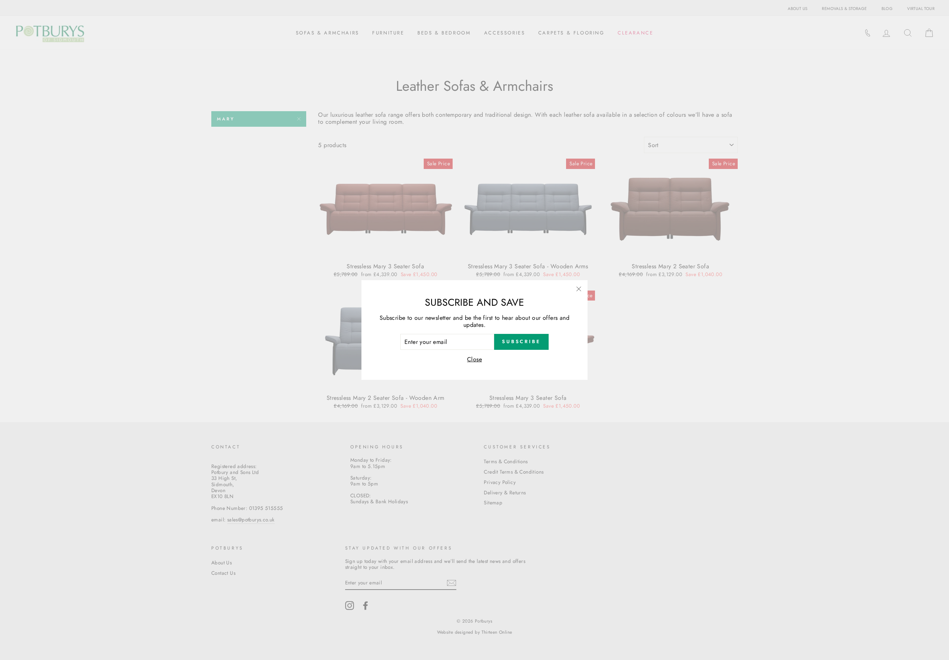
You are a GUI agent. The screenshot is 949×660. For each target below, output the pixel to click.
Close (474, 359)
